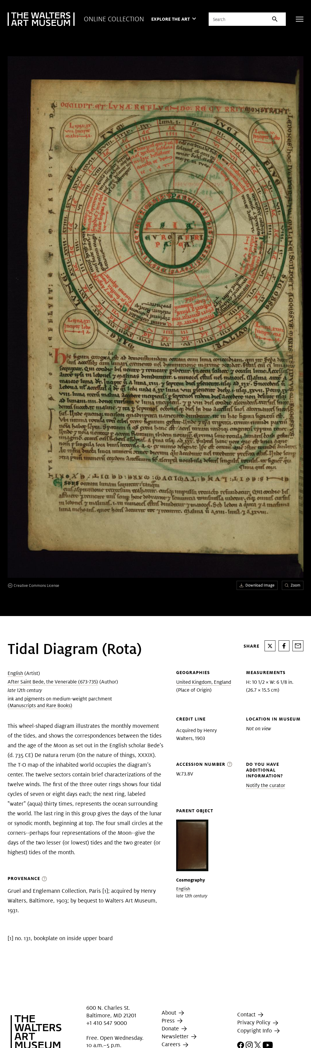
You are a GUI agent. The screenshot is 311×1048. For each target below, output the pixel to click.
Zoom (295, 585)
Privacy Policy (254, 1022)
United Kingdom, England (203, 682)
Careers (172, 1044)
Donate (171, 1028)
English (15, 673)
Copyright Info (255, 1030)
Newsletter (176, 1036)
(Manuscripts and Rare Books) (40, 705)
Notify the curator (265, 785)
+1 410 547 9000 (106, 1023)
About (170, 1012)
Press (169, 1020)
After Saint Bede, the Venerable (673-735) (53, 682)
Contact (247, 1014)
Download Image (260, 585)
